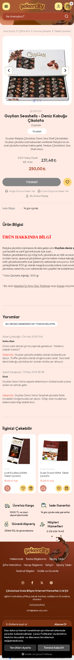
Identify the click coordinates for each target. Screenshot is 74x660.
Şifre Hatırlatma (12, 565)
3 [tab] (26, 489)
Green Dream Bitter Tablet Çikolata (54, 474)
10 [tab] (52, 489)
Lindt (6, 469)
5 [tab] (33, 489)
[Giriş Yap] (58, 6)
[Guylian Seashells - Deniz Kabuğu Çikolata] (37, 70)
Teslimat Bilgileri (25, 571)
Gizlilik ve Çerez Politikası (38, 654)
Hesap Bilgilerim (33, 565)
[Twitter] (41, 582)
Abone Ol (60, 624)
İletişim (49, 565)
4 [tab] (29, 489)
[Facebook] (32, 582)
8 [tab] (45, 489)
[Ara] (66, 16)
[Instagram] (22, 582)
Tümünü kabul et (54, 647)
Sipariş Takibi (56, 559)
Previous (9, 70)
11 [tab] (56, 489)
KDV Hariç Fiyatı (28, 160)
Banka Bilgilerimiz (36, 559)
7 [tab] (41, 489)
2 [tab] (22, 489)
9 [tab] (48, 489)
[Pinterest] (51, 582)
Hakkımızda (16, 559)
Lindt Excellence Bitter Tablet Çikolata (15, 474)
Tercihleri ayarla (20, 647)
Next (65, 70)
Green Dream (47, 469)
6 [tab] (37, 489)
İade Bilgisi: (8, 208)
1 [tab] (18, 489)
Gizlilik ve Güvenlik (48, 571)
